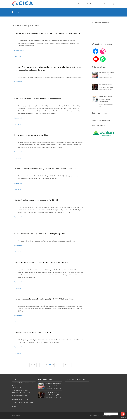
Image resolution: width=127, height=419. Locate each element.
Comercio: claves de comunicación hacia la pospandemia (37, 98)
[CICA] (21, 3)
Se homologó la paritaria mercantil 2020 (31, 135)
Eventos (98, 4)
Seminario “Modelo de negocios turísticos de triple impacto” (39, 234)
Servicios (71, 4)
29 (56, 365)
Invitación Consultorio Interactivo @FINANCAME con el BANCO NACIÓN (45, 168)
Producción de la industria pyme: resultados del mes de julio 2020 (41, 262)
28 (53, 365)
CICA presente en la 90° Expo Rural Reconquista (106, 86)
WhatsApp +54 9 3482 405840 (21, 392)
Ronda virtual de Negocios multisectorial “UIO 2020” (36, 200)
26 (47, 365)
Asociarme (81, 4)
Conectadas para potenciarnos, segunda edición (106, 74)
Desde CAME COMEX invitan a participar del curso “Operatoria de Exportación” (47, 33)
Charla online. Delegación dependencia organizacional (105, 99)
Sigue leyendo (19, 50)
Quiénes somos (61, 4)
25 (43, 365)
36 (62, 365)
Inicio (52, 4)
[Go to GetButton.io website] (123, 417)
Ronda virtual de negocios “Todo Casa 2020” (32, 332)
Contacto (106, 4)
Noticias (89, 4)
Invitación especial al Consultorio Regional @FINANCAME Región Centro (44, 299)
